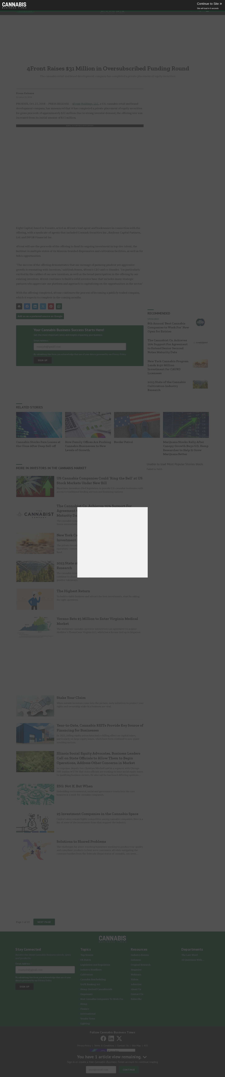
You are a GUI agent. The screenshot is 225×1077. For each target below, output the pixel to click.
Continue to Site (209, 3)
